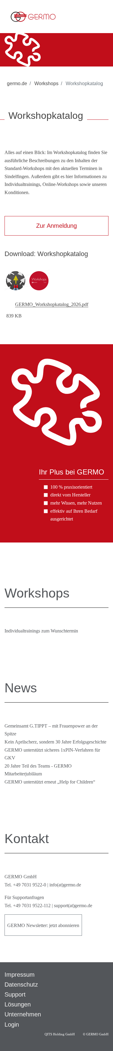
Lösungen (18, 1004)
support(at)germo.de (73, 905)
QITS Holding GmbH (60, 1034)
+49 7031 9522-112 (32, 905)
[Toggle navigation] (104, 17)
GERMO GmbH (97, 1034)
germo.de (17, 83)
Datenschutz (21, 984)
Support (15, 994)
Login (12, 1024)
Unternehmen (23, 1014)
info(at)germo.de (65, 884)
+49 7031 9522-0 (29, 884)
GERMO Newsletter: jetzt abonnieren (43, 925)
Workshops (45, 83)
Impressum (20, 974)
